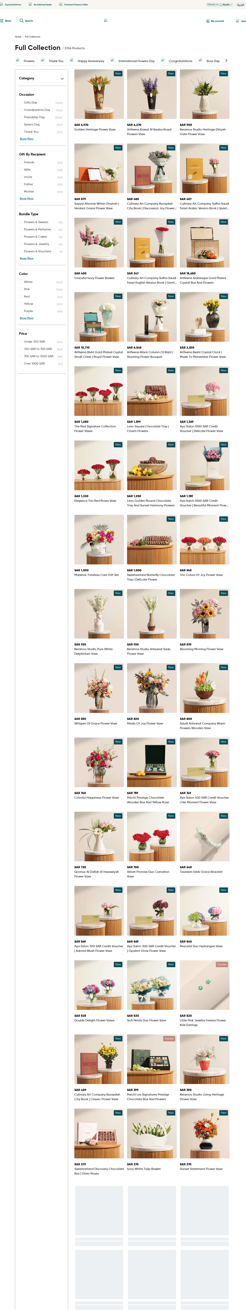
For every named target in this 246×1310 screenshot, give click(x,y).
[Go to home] (118, 21)
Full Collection (32, 37)
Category (26, 78)
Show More (26, 139)
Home (18, 37)
